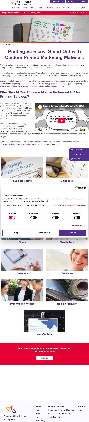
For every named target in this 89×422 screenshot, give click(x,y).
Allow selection (44, 233)
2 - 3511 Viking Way (21, 13)
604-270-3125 (81, 13)
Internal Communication (59, 414)
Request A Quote (58, 1)
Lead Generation (55, 417)
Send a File (71, 1)
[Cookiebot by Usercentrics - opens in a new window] (77, 187)
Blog (80, 410)
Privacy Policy (9, 420)
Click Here (44, 358)
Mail (33, 8)
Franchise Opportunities (14, 416)
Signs (41, 8)
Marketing (15, 8)
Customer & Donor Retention (61, 410)
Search (84, 1)
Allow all (73, 233)
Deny (16, 233)
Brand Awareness (56, 407)
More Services (53, 8)
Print (25, 8)
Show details (77, 226)
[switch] (33, 217)
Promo (39, 407)
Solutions (67, 8)
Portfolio (82, 407)
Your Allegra (81, 8)
